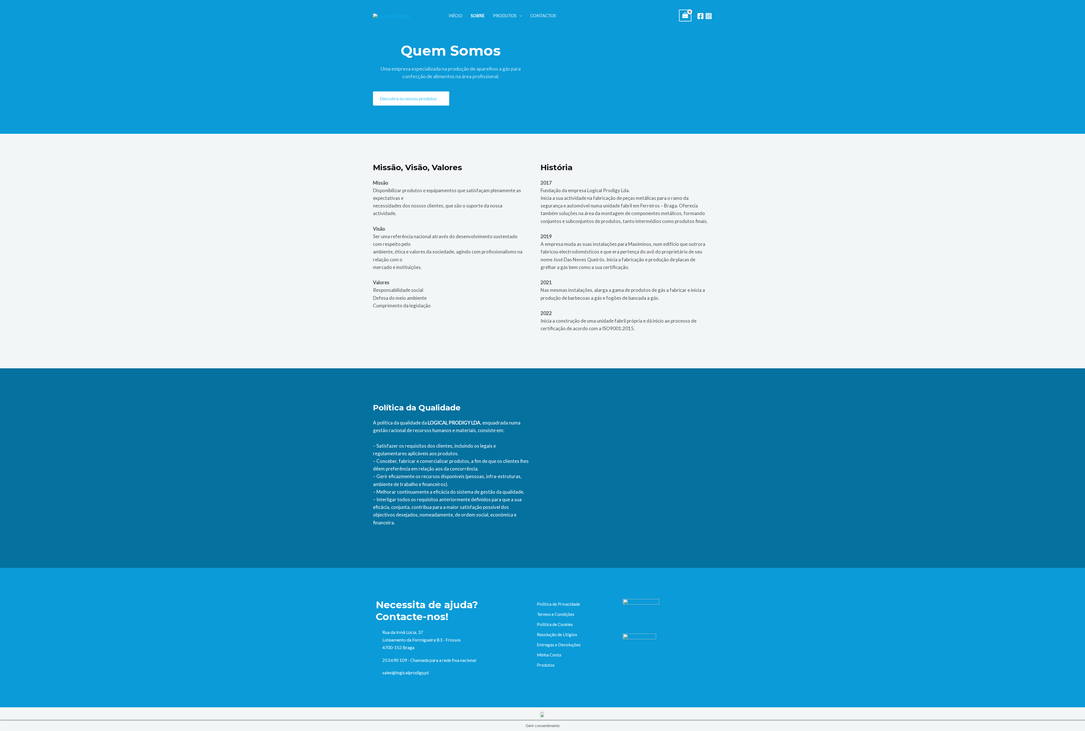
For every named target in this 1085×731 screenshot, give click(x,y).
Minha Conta (549, 654)
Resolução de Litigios (557, 634)
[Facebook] (700, 16)
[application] (519, 15)
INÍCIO (455, 15)
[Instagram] (708, 16)
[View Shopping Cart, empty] (685, 16)
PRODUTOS (505, 15)
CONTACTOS (543, 15)
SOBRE (478, 15)
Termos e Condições (555, 614)
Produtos (546, 664)
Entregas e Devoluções (559, 644)
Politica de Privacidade (558, 604)
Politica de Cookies (555, 624)
